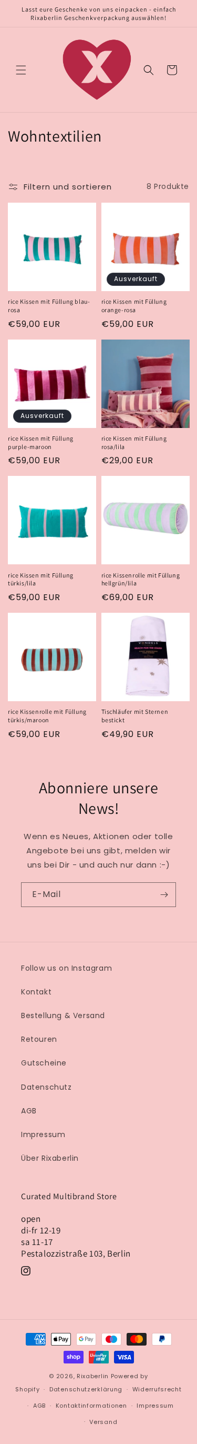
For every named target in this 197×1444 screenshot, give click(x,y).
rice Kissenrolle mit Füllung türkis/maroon (47, 716)
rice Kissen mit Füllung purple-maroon (41, 442)
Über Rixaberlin (50, 1158)
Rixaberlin (93, 1376)
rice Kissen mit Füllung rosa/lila (134, 442)
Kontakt (36, 992)
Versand (103, 1422)
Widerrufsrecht (157, 1389)
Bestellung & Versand (63, 1015)
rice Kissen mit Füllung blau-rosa (49, 305)
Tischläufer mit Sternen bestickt (135, 716)
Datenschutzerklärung (85, 1389)
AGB (29, 1111)
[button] (21, 70)
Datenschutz (46, 1087)
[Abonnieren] (163, 894)
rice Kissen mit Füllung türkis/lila (41, 579)
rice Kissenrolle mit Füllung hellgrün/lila (140, 579)
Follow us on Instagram (66, 968)
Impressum (43, 1134)
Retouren (39, 1039)
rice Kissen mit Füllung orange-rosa (134, 305)
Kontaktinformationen (91, 1405)
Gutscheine (44, 1063)
